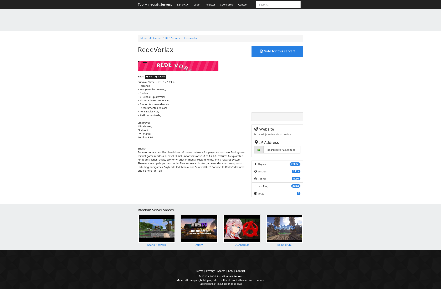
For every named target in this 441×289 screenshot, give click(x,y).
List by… (182, 4)
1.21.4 (296, 171)
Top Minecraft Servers (155, 4)
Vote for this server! (279, 51)
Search (221, 270)
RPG (150, 76)
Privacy (210, 270)
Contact (242, 4)
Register (210, 4)
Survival (161, 76)
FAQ (230, 270)
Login (197, 4)
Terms (199, 270)
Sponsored (226, 4)
